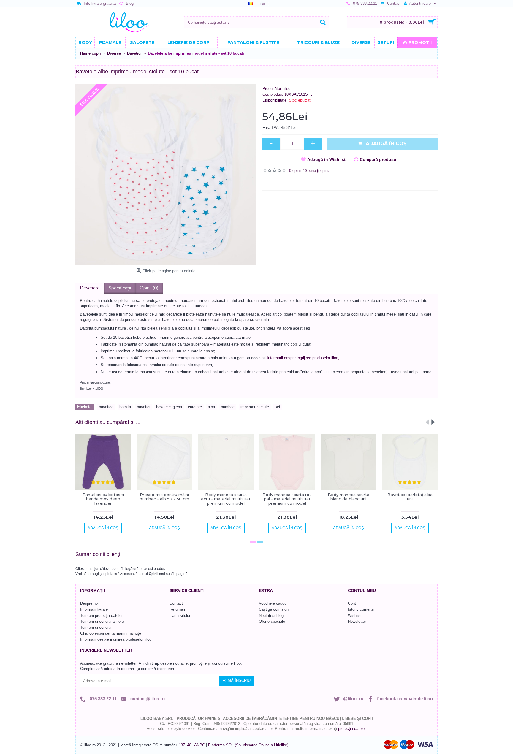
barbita (125, 407)
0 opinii (295, 170)
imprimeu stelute (254, 407)
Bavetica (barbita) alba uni (410, 496)
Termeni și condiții (95, 627)
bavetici (143, 407)
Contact (176, 603)
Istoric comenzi (361, 609)
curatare (195, 407)
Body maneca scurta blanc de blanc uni (348, 496)
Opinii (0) (149, 288)
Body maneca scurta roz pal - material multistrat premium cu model (287, 499)
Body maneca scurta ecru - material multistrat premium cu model (226, 499)
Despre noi (89, 603)
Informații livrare (94, 609)
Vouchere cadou (272, 603)
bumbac (228, 407)
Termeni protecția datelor (101, 615)
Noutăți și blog (271, 615)
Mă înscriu (239, 680)
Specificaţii (120, 288)
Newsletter (357, 621)
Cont (352, 603)
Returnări (177, 609)
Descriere (90, 288)
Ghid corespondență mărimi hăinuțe (110, 633)
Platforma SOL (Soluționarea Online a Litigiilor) (248, 745)
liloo (287, 88)
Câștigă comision (274, 609)
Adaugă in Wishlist (326, 159)
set (277, 407)
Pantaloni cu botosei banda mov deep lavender (103, 499)
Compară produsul (379, 159)
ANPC (199, 745)
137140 (185, 745)
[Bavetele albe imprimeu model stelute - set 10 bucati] (165, 174)
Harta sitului (180, 615)
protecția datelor (351, 728)
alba (211, 407)
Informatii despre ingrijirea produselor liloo (115, 639)
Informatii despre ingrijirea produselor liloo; (303, 358)
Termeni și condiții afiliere (102, 621)
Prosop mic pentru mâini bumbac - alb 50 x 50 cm (164, 496)
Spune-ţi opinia (317, 170)
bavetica (106, 407)
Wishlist (355, 615)
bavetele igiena (169, 407)
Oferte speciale (272, 621)
